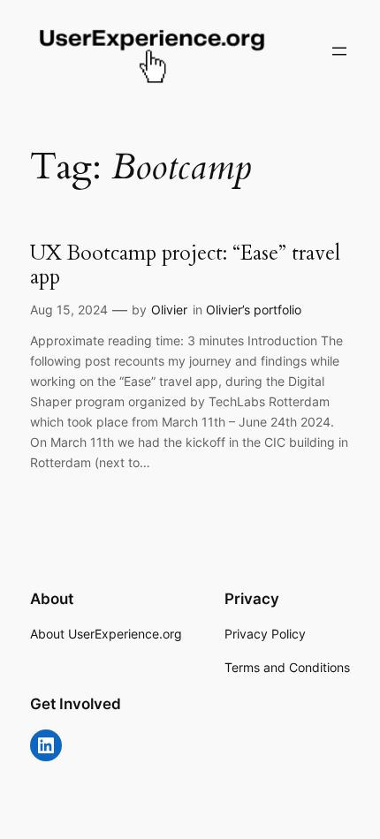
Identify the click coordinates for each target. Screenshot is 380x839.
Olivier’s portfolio (253, 309)
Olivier (169, 309)
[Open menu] (339, 51)
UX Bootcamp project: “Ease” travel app (185, 265)
